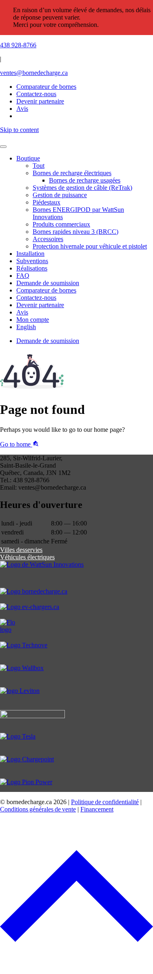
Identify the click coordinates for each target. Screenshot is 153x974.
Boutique (28, 158)
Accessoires (48, 238)
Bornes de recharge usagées (84, 180)
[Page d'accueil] (76, 137)
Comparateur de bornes (46, 86)
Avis (22, 312)
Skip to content (19, 129)
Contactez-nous (36, 297)
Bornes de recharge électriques (72, 172)
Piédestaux (46, 202)
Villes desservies (21, 549)
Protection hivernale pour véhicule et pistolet (90, 246)
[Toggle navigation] (3, 146)
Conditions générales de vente (38, 809)
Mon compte (32, 319)
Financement (96, 809)
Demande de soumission (47, 282)
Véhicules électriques (27, 557)
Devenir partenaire (40, 304)
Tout (38, 165)
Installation (30, 253)
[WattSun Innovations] (76, 574)
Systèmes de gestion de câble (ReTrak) (82, 187)
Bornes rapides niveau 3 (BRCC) (75, 231)
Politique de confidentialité (105, 801)
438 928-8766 (18, 45)
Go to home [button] (16, 444)
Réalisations (31, 268)
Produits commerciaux (61, 224)
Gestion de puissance (60, 194)
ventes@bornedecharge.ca (34, 72)
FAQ (22, 275)
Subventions (32, 260)
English (26, 326)
